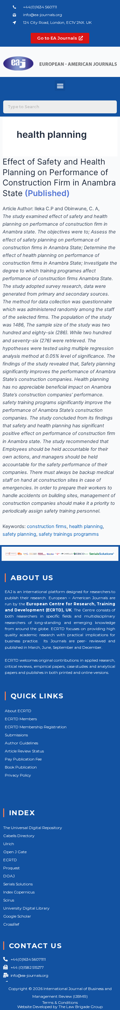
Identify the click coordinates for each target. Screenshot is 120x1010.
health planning (86, 526)
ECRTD (10, 859)
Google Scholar (17, 916)
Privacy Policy (18, 775)
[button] (60, 85)
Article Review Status (24, 751)
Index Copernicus (19, 892)
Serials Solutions (18, 884)
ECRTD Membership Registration (36, 726)
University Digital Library (26, 908)
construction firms (47, 526)
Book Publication (21, 767)
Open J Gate (15, 851)
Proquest (11, 867)
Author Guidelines (21, 743)
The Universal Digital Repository (32, 827)
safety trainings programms (69, 534)
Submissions (16, 734)
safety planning (19, 534)
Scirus (8, 900)
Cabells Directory (19, 835)
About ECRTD (18, 710)
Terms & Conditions (60, 1002)
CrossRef (11, 924)
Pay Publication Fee (23, 759)
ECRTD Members (21, 718)
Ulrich (8, 843)
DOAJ (9, 875)
